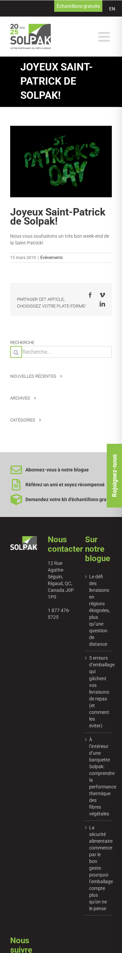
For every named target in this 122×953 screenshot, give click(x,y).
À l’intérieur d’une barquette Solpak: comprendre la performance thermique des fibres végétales (98, 776)
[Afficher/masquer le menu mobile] (105, 37)
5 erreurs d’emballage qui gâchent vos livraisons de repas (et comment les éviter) (98, 691)
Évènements (51, 257)
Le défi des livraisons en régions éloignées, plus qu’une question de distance (98, 610)
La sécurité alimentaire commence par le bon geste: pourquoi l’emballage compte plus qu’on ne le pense (98, 868)
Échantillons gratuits (78, 6)
